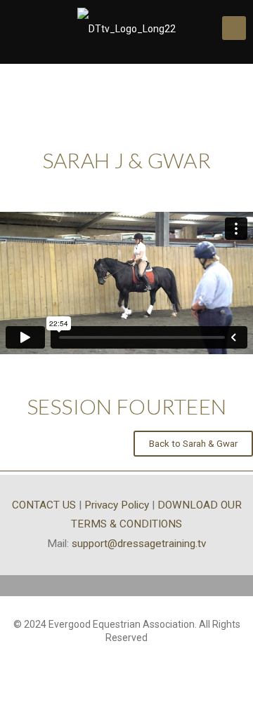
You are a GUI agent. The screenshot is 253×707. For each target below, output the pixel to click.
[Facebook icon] (127, 658)
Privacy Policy (116, 505)
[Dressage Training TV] (126, 28)
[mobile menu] (234, 28)
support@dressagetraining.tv (139, 543)
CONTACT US (44, 505)
